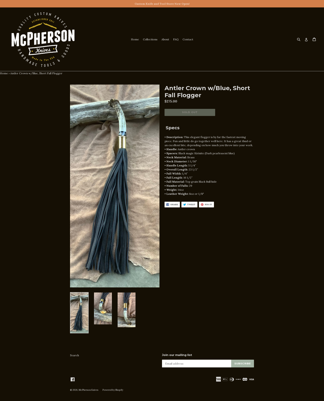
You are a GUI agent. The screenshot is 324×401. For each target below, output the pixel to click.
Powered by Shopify (112, 390)
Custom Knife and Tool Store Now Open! (162, 3)
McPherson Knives (88, 390)
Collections (150, 39)
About (165, 39)
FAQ (176, 39)
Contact (188, 39)
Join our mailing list (177, 355)
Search (74, 355)
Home (135, 39)
